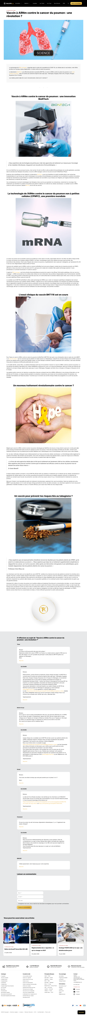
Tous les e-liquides (4, 977)
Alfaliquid (51, 982)
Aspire (46, 975)
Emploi (60, 992)
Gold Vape (46, 982)
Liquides (35, 3)
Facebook (78, 989)
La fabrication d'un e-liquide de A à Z (30, 994)
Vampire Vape (47, 992)
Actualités (17, 3)
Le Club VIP (61, 979)
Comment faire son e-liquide (28, 995)
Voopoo (51, 979)
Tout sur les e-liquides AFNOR (28, 992)
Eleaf (49, 975)
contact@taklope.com (78, 982)
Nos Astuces (57, 3)
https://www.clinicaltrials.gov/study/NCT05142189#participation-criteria (45, 691)
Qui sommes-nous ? (62, 985)
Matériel (26, 3)
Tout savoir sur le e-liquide (28, 989)
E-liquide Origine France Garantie (7, 985)
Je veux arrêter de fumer (27, 976)
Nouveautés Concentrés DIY (6, 994)
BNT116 (27, 185)
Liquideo (46, 989)
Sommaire (81, 1012)
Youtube (77, 991)
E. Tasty (49, 984)
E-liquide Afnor (4, 984)
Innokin (51, 977)
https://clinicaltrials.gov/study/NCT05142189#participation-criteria (40, 744)
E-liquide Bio (3, 982)
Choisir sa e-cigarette (27, 977)
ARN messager (23, 67)
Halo (45, 987)
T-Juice (50, 990)
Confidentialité (41, 1012)
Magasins (61, 987)
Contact (75, 974)
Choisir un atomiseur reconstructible (29, 984)
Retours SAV (61, 990)
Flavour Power (54, 985)
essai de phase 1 (13, 358)
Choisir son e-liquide (27, 985)
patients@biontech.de (28, 689)
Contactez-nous (77, 986)
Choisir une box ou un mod (28, 979)
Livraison (60, 989)
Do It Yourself (3, 987)
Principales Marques (49, 974)
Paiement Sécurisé (29, 1012)
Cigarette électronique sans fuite (29, 987)
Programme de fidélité (63, 977)
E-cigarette (3, 976)
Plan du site (47, 1012)
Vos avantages (62, 974)
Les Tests (42, 3)
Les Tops (49, 3)
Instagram (78, 994)
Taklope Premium (62, 980)
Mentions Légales (14, 1012)
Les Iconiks (50, 987)
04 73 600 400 (76, 984)
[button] (68, 3)
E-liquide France (4, 979)
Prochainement (4, 990)
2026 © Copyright (5, 1012)
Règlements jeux (62, 994)
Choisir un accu (26, 980)
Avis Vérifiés (61, 976)
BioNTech (19, 72)
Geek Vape (47, 977)
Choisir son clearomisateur (28, 982)
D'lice (46, 984)
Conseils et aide (26, 974)
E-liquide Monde (4, 980)
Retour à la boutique (76, 3)
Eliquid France (47, 985)
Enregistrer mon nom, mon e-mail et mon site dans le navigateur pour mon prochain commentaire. (43, 903)
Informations (62, 983)
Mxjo (49, 980)
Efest (45, 980)
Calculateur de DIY (26, 997)
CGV (35, 1012)
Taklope (46, 990)
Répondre (21, 660)
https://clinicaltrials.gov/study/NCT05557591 (50, 803)
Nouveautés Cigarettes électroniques (8, 995)
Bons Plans (3, 989)
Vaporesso (46, 979)
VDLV (52, 992)
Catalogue (3, 974)
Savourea (51, 989)
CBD (64, 3)
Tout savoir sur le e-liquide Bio (28, 990)
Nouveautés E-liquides (5, 992)
